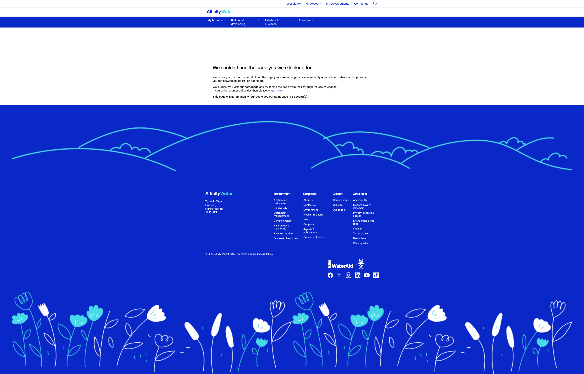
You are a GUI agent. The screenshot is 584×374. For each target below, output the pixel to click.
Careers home (341, 200)
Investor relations (313, 214)
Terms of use (360, 233)
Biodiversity (280, 207)
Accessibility (293, 3)
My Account (313, 3)
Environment (310, 209)
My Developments (337, 3)
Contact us (361, 3)
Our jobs (337, 204)
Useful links (359, 238)
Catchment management (281, 214)
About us (308, 200)
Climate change (283, 220)
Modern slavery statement (362, 206)
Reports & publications (310, 231)
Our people (339, 209)
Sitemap (357, 228)
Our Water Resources (286, 238)
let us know (275, 90)
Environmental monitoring (282, 227)
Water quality (360, 243)
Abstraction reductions (280, 201)
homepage (252, 86)
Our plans (308, 224)
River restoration (283, 233)
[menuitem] (217, 22)
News (306, 219)
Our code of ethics (313, 237)
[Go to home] (220, 12)
